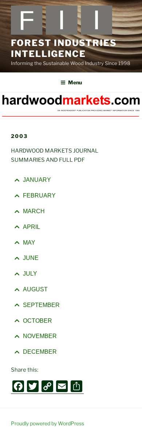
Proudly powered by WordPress (47, 423)
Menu (75, 82)
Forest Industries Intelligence (64, 48)
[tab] (71, 180)
